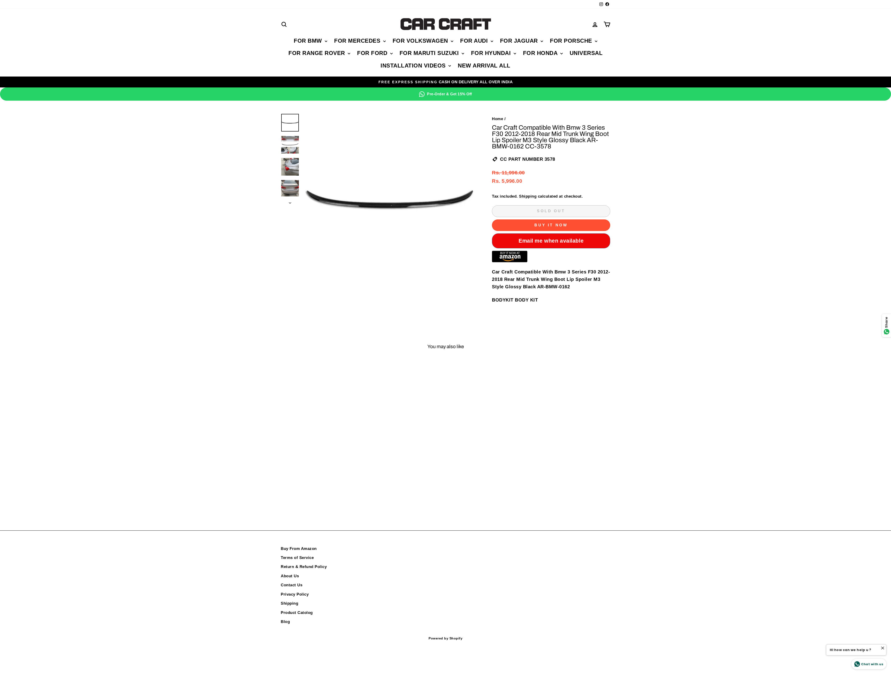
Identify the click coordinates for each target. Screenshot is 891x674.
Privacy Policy (295, 594)
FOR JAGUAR (520, 41)
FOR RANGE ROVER (317, 53)
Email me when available (551, 241)
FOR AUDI (475, 41)
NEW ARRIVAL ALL (484, 65)
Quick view (320, 433)
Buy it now (551, 225)
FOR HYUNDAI (492, 53)
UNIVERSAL (586, 53)
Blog (285, 621)
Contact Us (291, 585)
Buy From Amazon (299, 548)
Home (497, 119)
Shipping (527, 196)
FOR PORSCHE (572, 41)
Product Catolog (297, 612)
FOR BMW (309, 41)
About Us (290, 576)
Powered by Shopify (445, 638)
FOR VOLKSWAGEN (421, 41)
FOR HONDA (541, 53)
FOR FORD (373, 53)
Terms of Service (297, 557)
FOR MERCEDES (358, 41)
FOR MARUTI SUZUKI (430, 53)
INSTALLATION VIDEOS (414, 65)
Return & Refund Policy (304, 567)
